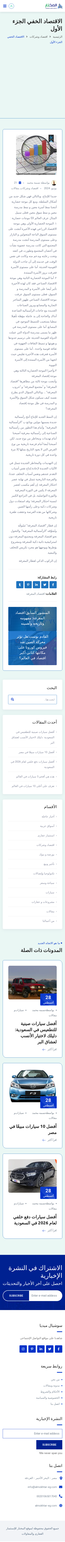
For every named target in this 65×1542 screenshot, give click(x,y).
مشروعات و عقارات (43, 902)
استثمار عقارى (46, 835)
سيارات (50, 892)
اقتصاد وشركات (38, 36)
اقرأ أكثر (52, 1049)
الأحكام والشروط (50, 1391)
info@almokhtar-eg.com (42, 1487)
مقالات (15, 188)
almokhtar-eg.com (46, 1505)
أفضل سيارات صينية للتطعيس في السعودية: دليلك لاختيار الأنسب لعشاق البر (33, 737)
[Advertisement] (32, 79)
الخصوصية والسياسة (48, 1397)
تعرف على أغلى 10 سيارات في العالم (33, 786)
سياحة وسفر (47, 883)
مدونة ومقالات (51, 1385)
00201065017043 (47, 1496)
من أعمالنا (48, 921)
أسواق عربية (47, 826)
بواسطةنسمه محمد (43, 1010)
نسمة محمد (33, 182)
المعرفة (31, 593)
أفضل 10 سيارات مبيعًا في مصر (36, 752)
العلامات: (51, 593)
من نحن (55, 1379)
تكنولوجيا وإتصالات (43, 873)
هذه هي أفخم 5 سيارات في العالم (35, 776)
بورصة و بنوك (46, 854)
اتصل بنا (55, 1403)
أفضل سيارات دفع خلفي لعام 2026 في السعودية (32, 764)
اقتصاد (41, 593)
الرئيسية (57, 36)
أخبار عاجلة (48, 816)
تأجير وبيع (49, 864)
